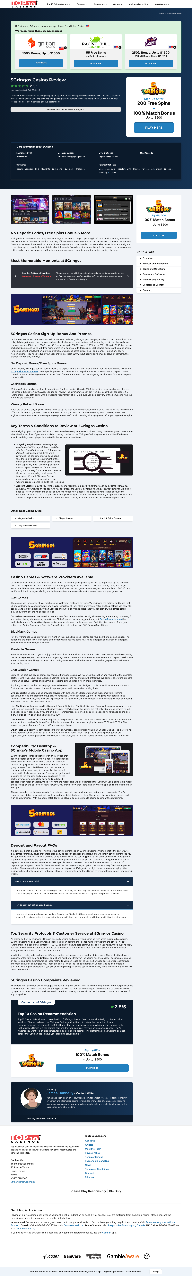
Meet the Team (93, 1148)
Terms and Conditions (154, 269)
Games (116, 4)
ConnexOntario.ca (73, 1225)
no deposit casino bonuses (24, 371)
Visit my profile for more (40, 1118)
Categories (99, 4)
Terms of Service (94, 1157)
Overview (148, 258)
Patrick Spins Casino (110, 518)
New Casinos (161, 4)
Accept (156, 1271)
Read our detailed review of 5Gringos (65, 109)
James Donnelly (60, 1093)
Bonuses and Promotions (155, 263)
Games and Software (154, 274)
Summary (148, 290)
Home (161, 13)
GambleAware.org (25, 1228)
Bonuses (81, 4)
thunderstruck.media (24, 1181)
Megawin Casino (26, 518)
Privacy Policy (92, 1152)
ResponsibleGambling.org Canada (126, 1225)
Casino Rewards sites (111, 619)
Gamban (106, 1232)
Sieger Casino (66, 518)
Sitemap (89, 1177)
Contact (89, 1173)
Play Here (41, 63)
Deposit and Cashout (153, 284)
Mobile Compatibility (153, 279)
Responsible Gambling (97, 1160)
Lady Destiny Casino (28, 525)
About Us (90, 1140)
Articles (89, 1144)
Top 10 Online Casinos (57, 4)
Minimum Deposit (137, 4)
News (88, 1165)
